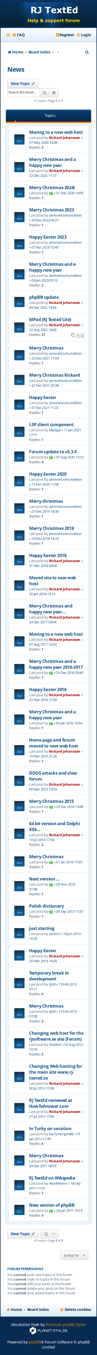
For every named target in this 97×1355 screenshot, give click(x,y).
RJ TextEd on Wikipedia (52, 1178)
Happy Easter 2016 (47, 689)
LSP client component (51, 424)
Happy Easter (42, 397)
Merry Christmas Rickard (54, 375)
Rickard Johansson (65, 137)
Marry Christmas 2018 (51, 528)
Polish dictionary (46, 906)
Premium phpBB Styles (66, 1324)
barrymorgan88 (61, 1133)
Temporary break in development (49, 976)
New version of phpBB (51, 1205)
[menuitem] (18, 35)
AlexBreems (58, 1183)
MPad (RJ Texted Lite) (50, 319)
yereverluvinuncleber (65, 215)
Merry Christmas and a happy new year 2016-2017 (55, 664)
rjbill (52, 984)
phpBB (35, 1342)
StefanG (55, 1044)
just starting (41, 928)
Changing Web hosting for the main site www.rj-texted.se (55, 1072)
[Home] (48, 14)
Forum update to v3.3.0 (53, 452)
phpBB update (43, 297)
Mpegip (55, 429)
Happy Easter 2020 (47, 474)
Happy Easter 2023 (47, 237)
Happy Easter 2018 (47, 555)
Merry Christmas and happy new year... (50, 609)
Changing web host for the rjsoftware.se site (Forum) (56, 1036)
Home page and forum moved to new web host (53, 743)
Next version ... (44, 879)
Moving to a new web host (56, 132)
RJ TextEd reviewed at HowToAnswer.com (50, 1103)
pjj (51, 193)
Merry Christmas (46, 348)
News (15, 69)
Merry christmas (46, 501)
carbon (54, 933)
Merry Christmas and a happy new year (52, 162)
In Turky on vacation (50, 1128)
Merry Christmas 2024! (52, 188)
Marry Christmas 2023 (51, 210)
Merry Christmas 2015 (51, 801)
